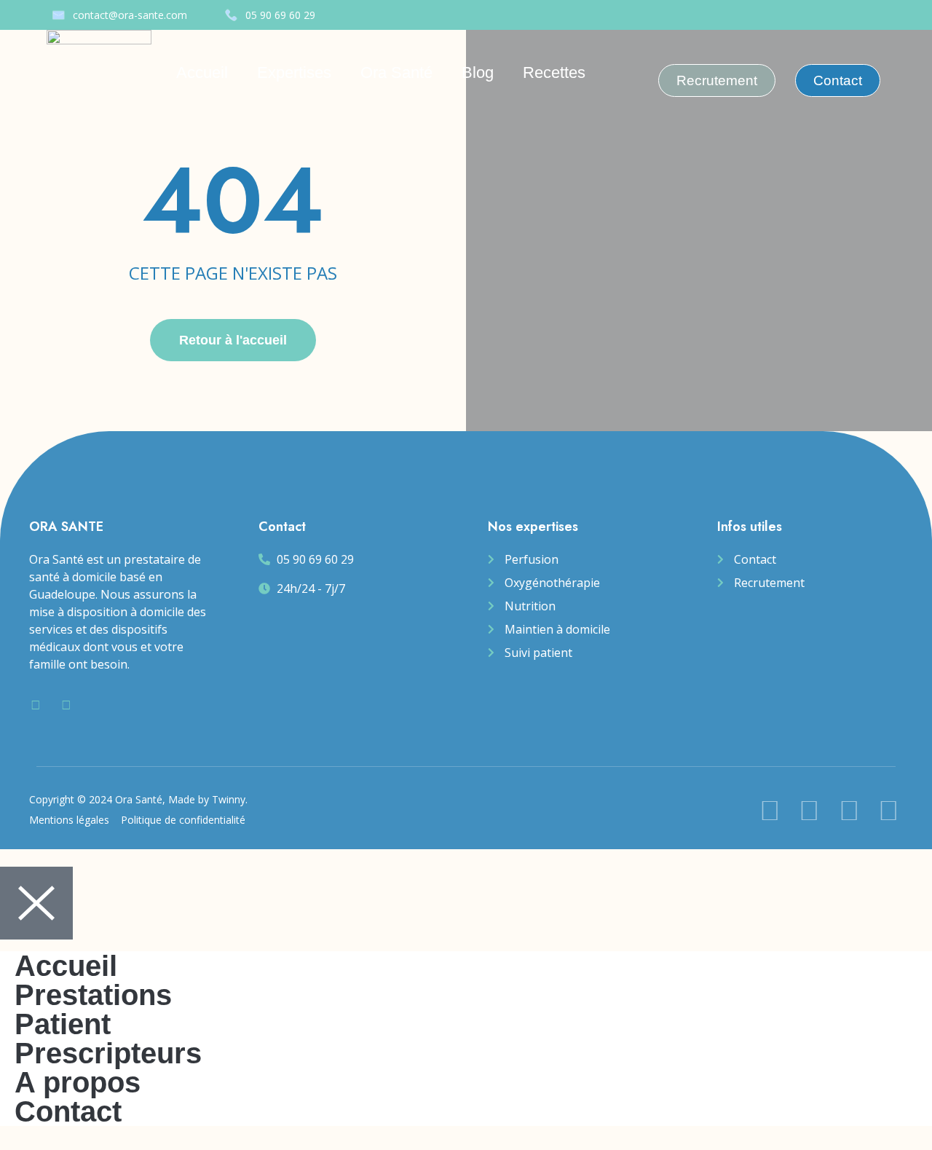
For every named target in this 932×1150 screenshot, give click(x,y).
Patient (63, 1024)
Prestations (93, 994)
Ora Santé (396, 72)
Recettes (554, 72)
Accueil (202, 72)
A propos (78, 1082)
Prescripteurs (108, 1053)
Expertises (294, 72)
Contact (68, 1111)
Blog (478, 72)
